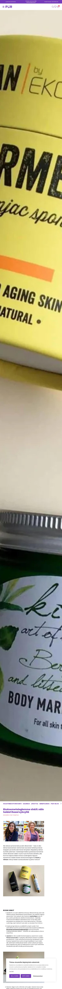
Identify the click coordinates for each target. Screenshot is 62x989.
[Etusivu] (5, 6)
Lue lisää (11, 971)
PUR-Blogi (55, 804)
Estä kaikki (26, 976)
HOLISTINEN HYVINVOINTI (12, 804)
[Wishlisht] (55, 7)
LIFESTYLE (34, 804)
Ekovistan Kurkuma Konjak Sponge (17, 929)
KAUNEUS (26, 804)
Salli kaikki (14, 976)
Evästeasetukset (38, 976)
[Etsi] (52, 7)
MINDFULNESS (44, 804)
